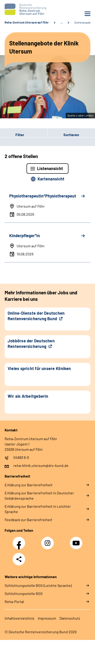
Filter (12, 134)
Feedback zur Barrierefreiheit (28, 519)
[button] (24, 134)
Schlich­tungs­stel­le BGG (24, 593)
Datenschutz (69, 618)
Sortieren (71, 134)
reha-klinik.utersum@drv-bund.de (40, 465)
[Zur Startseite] (25, 9)
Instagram (48, 540)
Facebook (20, 540)
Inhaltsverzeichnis (19, 618)
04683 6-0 (21, 457)
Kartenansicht (51, 178)
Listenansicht (50, 168)
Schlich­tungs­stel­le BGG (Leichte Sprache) (38, 585)
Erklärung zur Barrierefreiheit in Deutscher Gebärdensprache (39, 495)
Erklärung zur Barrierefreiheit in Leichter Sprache (38, 509)
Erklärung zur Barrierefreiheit (29, 485)
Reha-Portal (14, 601)
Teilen (18, 559)
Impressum (47, 618)
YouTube (77, 540)
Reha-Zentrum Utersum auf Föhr (27, 22)
